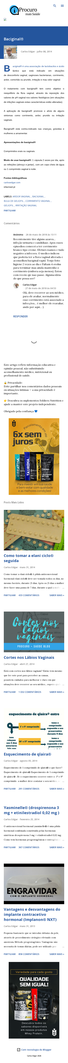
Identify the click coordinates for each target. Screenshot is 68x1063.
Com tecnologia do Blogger (36, 1049)
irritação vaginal (26, 205)
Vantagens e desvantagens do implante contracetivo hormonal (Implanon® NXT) (32, 914)
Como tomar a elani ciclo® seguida (29, 558)
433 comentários (29, 595)
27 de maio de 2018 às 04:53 (40, 288)
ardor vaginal (22, 196)
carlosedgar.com (12, 182)
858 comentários (29, 954)
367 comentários (29, 847)
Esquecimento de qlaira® (27, 754)
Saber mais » (56, 595)
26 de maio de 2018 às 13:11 (41, 234)
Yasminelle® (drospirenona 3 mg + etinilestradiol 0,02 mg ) (31, 810)
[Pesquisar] (55, 6)
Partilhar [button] (10, 210)
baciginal (38, 196)
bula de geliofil (14, 200)
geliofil (9, 205)
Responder (20, 316)
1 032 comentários (30, 691)
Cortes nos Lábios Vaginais (29, 657)
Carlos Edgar (30, 284)
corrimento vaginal (38, 200)
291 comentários (29, 788)
